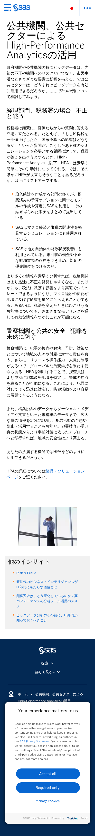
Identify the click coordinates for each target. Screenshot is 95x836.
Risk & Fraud (26, 573)
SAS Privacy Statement (35, 741)
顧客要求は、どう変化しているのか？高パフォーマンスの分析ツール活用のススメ (47, 601)
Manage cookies (48, 801)
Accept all (48, 773)
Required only (48, 787)
